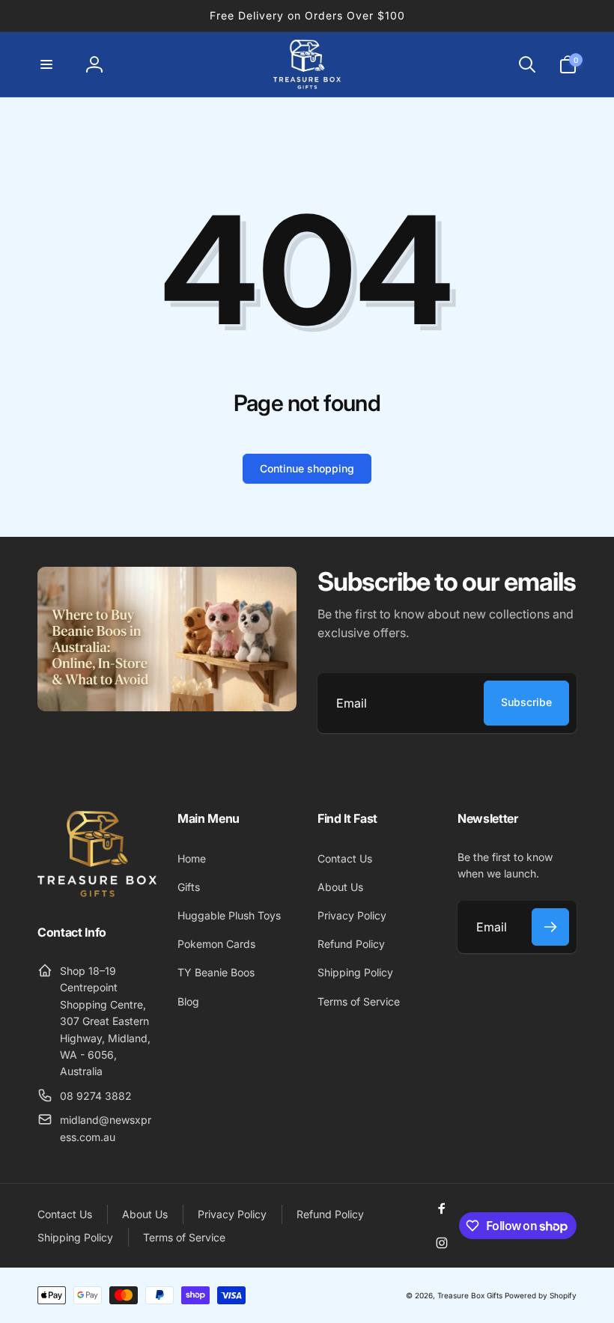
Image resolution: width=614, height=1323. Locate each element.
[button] (46, 64)
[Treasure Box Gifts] (96, 892)
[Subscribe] (550, 927)
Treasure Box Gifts (469, 1295)
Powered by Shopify (541, 1295)
